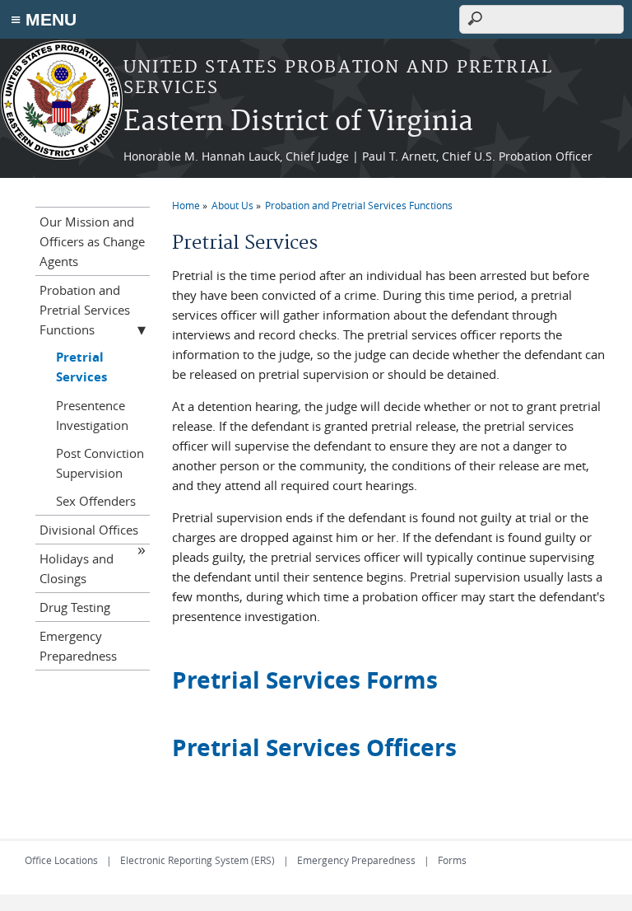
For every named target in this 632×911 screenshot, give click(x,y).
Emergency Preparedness (78, 646)
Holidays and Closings (77, 568)
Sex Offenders (96, 501)
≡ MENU (44, 19)
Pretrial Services (81, 366)
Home (186, 205)
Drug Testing (75, 607)
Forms (452, 860)
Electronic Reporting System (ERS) (197, 860)
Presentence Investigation (92, 415)
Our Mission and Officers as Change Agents (92, 241)
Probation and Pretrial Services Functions (359, 205)
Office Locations (61, 860)
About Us (232, 205)
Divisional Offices (89, 529)
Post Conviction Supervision (100, 463)
